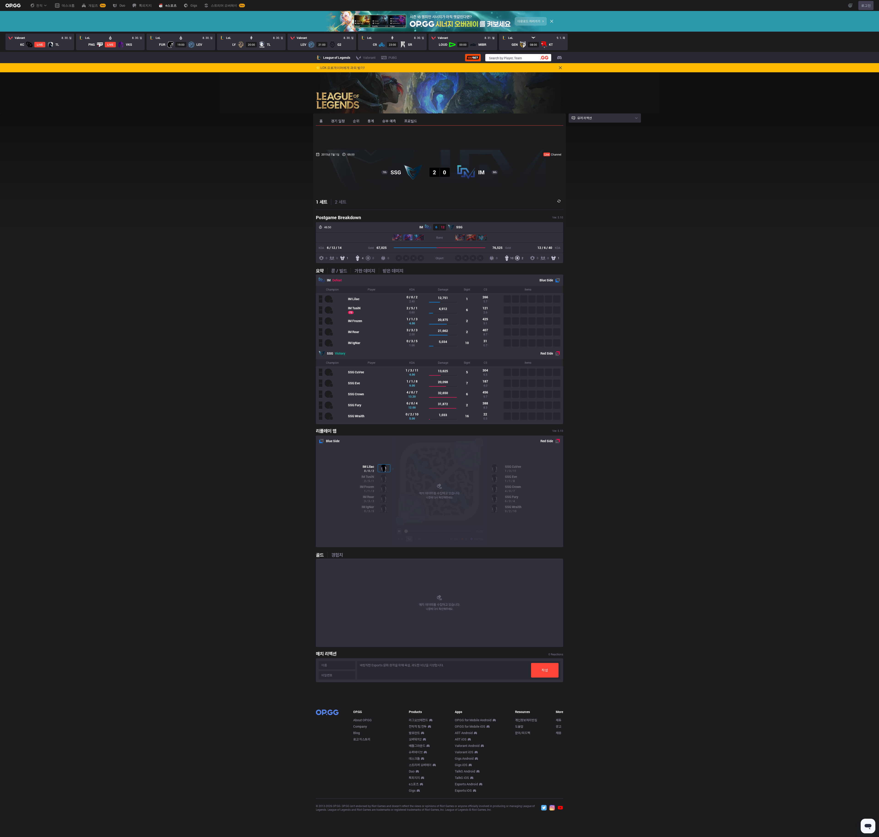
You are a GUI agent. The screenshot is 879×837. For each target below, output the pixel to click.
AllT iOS (461, 739)
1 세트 (321, 202)
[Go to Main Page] (13, 5)
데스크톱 (414, 758)
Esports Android (466, 784)
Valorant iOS (464, 752)
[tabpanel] (439, 349)
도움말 (519, 726)
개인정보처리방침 (526, 720)
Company (360, 726)
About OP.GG (362, 720)
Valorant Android (467, 745)
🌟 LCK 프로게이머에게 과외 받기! (340, 68)
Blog (356, 733)
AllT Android (464, 733)
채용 (558, 733)
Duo (412, 771)
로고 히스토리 (361, 739)
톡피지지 (414, 777)
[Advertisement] (439, 137)
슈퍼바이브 (416, 752)
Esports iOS (463, 790)
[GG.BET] (473, 57)
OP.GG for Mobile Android (473, 720)
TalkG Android (465, 771)
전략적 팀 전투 (418, 726)
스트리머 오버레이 (420, 765)
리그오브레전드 (418, 720)
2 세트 (340, 202)
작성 (545, 670)
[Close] (551, 21)
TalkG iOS (462, 777)
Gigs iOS (461, 765)
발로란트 (414, 733)
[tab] (321, 271)
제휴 (558, 720)
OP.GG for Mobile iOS (470, 726)
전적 (39, 5)
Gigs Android (464, 758)
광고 (558, 726)
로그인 (866, 5)
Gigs (412, 790)
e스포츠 (414, 784)
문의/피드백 (522, 733)
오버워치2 (415, 739)
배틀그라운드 (417, 745)
